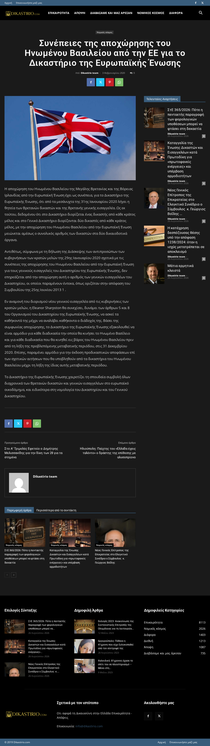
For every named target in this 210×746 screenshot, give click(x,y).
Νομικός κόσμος (104, 32)
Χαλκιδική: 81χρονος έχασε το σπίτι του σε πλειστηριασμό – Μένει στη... (115, 664)
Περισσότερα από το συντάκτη (56, 510)
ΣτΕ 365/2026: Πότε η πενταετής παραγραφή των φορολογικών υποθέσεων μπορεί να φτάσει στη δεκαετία (186, 119)
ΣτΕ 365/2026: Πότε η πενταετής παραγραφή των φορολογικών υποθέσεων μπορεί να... (46, 625)
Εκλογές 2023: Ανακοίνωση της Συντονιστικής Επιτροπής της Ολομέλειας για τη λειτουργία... (116, 625)
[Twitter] (202, 3)
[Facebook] (196, 3)
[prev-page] (7, 574)
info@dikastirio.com (89, 726)
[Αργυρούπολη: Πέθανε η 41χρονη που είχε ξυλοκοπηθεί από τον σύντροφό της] (84, 646)
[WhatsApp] (119, 82)
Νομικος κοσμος (150, 13)
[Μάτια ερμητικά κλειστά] (154, 273)
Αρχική (8, 2)
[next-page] (13, 574)
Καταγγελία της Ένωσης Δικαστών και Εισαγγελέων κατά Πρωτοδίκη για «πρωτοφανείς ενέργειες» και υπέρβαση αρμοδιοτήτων (69, 558)
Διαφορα (176, 13)
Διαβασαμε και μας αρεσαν (111, 13)
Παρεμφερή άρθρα (19, 510)
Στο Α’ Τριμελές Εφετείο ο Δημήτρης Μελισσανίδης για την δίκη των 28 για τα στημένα (33, 453)
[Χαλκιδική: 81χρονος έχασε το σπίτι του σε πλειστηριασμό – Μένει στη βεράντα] (84, 666)
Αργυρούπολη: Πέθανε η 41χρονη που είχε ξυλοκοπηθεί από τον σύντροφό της (116, 645)
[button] (200, 13)
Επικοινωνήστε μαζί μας (29, 2)
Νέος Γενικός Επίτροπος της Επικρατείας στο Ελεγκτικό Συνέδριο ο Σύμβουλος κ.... (44, 668)
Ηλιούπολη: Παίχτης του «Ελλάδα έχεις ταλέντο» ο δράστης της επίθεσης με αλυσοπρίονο (108, 453)
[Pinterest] (110, 82)
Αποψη (79, 13)
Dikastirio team (89, 72)
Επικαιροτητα (58, 13)
